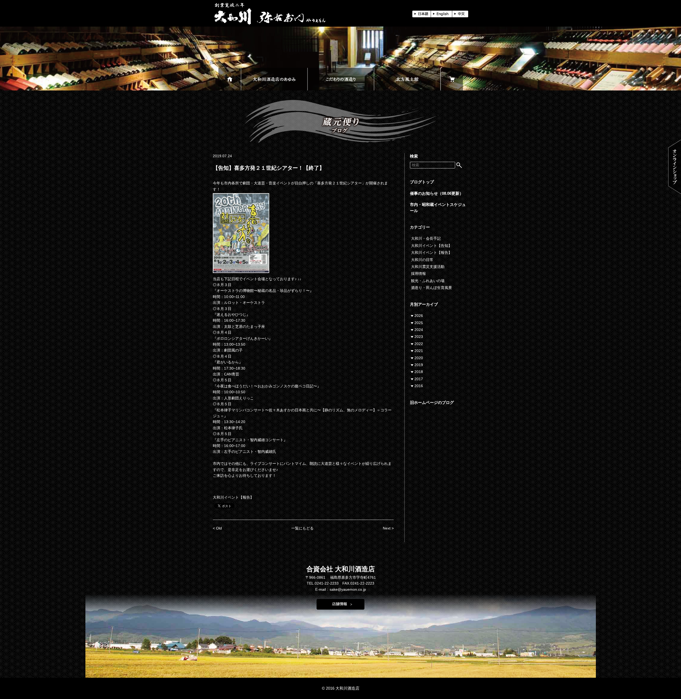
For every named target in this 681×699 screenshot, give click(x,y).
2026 (418, 315)
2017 (418, 379)
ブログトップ (422, 182)
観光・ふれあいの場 (428, 281)
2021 (418, 351)
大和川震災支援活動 (428, 266)
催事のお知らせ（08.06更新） (436, 193)
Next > (388, 528)
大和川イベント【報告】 (233, 497)
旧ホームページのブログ (432, 402)
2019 (418, 365)
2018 (418, 372)
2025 (418, 323)
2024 (418, 330)
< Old (217, 528)
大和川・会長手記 (426, 238)
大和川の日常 (422, 260)
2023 (418, 336)
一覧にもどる (302, 528)
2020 (418, 358)
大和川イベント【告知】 (431, 245)
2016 (418, 386)
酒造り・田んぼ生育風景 (431, 288)
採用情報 (418, 273)
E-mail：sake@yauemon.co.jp (340, 589)
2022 (418, 344)
